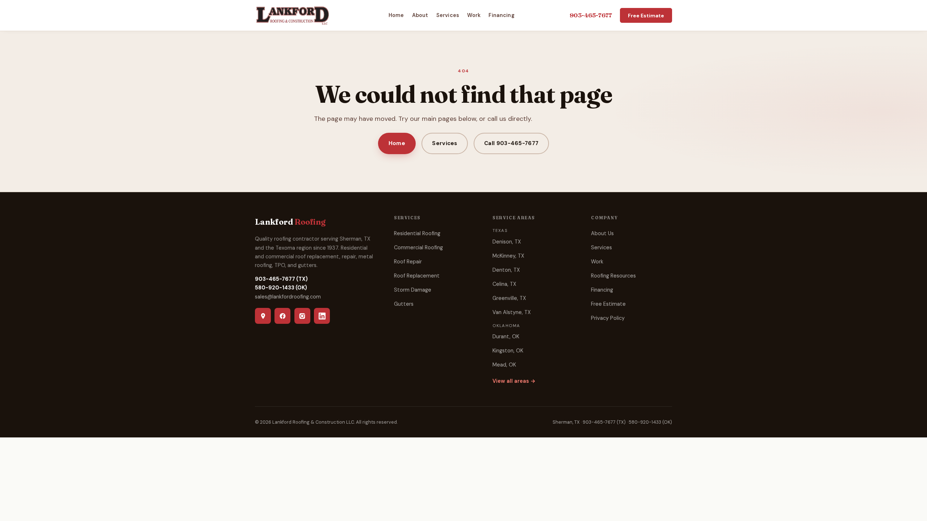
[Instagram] (302, 316)
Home (396, 15)
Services (447, 15)
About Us (602, 233)
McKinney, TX (508, 256)
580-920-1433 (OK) (281, 287)
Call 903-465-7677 (511, 143)
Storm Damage (412, 290)
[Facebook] (282, 316)
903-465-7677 (591, 15)
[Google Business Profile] (263, 316)
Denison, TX (506, 241)
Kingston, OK (507, 350)
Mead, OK (504, 364)
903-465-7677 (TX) (281, 279)
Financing (501, 15)
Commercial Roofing (418, 247)
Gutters (404, 304)
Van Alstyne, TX (511, 312)
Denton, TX (506, 270)
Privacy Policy (608, 318)
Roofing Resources (613, 275)
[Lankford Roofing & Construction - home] (292, 15)
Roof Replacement (417, 275)
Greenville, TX (509, 298)
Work (474, 15)
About (420, 15)
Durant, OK (505, 336)
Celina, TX (504, 284)
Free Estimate (646, 15)
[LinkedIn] (322, 316)
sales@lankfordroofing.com (288, 296)
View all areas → (514, 381)
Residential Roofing (417, 233)
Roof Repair (408, 261)
